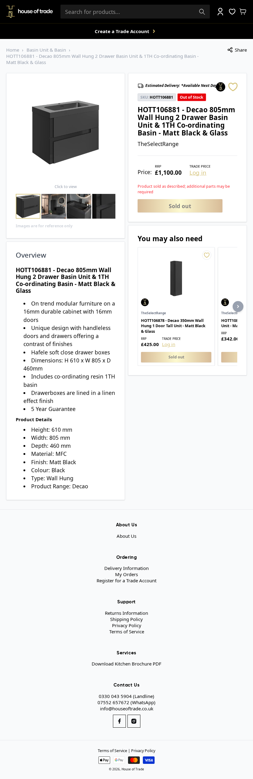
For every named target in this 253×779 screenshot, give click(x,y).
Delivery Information (126, 568)
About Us (126, 536)
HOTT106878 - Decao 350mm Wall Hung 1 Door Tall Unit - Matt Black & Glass (173, 326)
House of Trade (133, 769)
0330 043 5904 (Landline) (126, 696)
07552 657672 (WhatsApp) (126, 702)
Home (12, 50)
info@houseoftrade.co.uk (126, 708)
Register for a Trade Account (126, 580)
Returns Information (126, 613)
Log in (197, 172)
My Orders (126, 574)
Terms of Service (126, 631)
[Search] (202, 12)
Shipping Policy (126, 619)
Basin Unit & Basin (46, 50)
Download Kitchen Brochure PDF (126, 664)
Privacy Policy (126, 625)
